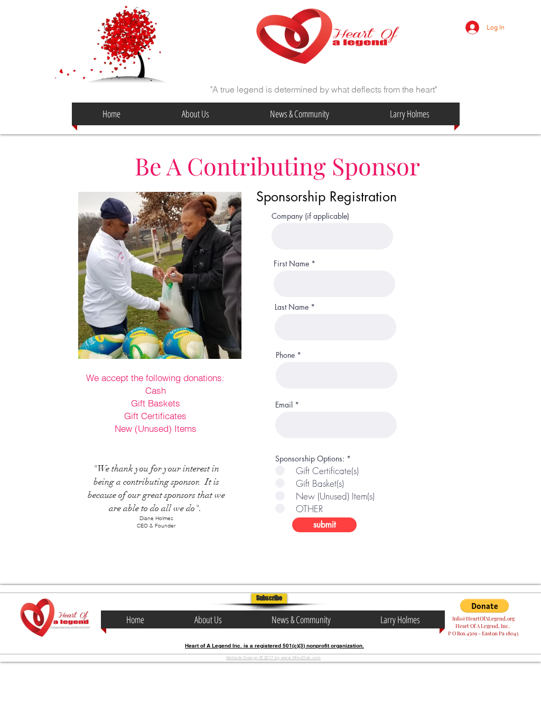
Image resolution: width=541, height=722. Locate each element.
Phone (285, 355)
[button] (269, 599)
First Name (291, 263)
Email (284, 405)
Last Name (292, 307)
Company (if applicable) (310, 216)
